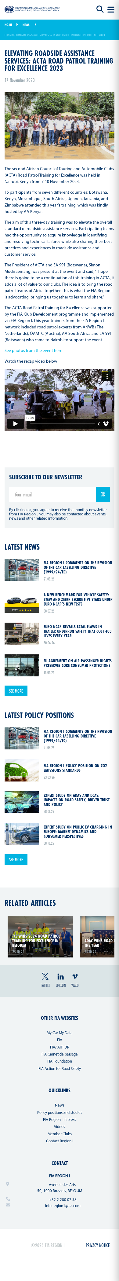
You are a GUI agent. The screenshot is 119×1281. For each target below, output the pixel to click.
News (26, 24)
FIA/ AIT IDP (59, 1047)
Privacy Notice (98, 1245)
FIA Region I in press (59, 1120)
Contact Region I (59, 1141)
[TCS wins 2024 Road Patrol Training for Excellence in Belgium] (40, 919)
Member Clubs (60, 1134)
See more (16, 691)
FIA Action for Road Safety (59, 1069)
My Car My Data (59, 1033)
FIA (59, 1040)
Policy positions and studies (59, 1113)
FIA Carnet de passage (59, 1054)
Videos (59, 1127)
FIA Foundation (59, 1061)
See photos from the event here (33, 351)
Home (8, 24)
